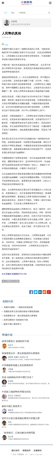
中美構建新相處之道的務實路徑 (17, 365)
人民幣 (16, 281)
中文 (5, 13)
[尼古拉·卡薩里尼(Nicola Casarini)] (4, 396)
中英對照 (22, 13)
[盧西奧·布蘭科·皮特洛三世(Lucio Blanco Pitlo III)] (4, 358)
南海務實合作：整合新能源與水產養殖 (20, 316)
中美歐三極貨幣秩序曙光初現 (16, 392)
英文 (13, 13)
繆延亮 (10, 410)
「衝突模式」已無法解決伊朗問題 (18, 433)
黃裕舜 (10, 381)
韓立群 (10, 437)
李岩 (9, 422)
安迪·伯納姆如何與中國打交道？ (18, 377)
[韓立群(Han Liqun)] (4, 437)
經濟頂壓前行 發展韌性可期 (16, 320)
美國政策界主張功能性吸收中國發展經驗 (21, 311)
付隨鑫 (10, 369)
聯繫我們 (26, 450)
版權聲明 (38, 450)
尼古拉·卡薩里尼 (14, 396)
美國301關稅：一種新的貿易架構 (18, 307)
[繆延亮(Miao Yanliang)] (4, 411)
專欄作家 (7, 334)
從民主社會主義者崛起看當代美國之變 (21, 418)
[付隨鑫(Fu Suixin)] (4, 370)
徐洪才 (10, 345)
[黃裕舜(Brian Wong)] (4, 382)
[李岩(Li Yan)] (4, 423)
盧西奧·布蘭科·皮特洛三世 (18, 357)
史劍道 (14, 21)
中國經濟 (9, 281)
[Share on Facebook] (31, 292)
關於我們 (15, 450)
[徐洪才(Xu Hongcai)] (4, 346)
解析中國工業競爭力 (12, 324)
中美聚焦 (26, 3)
